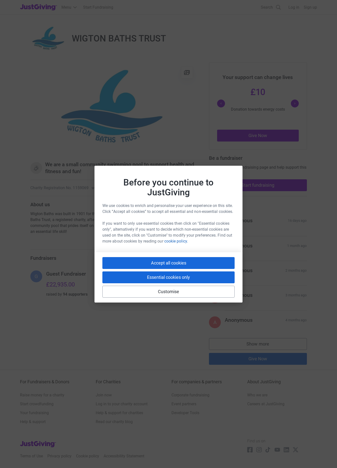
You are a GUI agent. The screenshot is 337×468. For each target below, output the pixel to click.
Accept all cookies (168, 262)
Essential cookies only (168, 277)
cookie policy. (176, 241)
